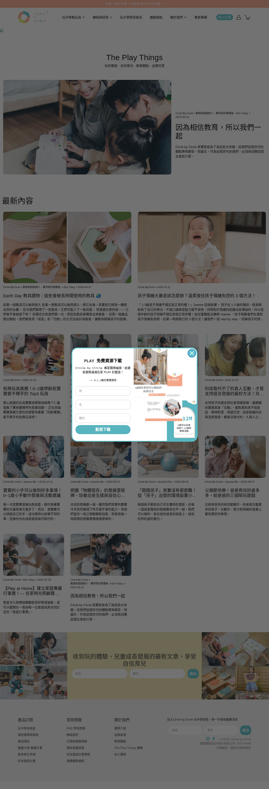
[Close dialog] (192, 353)
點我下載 (103, 429)
